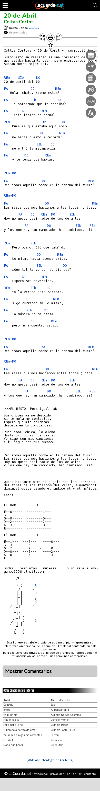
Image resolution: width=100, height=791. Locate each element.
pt (80, 773)
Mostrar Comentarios (28, 671)
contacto (90, 773)
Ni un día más (60, 700)
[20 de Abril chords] (39, 760)
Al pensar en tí (60, 709)
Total (7, 700)
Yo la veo (56, 740)
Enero (6, 709)
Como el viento (59, 719)
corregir (34, 28)
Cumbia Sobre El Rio (63, 730)
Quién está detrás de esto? (19, 730)
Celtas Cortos (19, 22)
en (74, 773)
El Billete (8, 740)
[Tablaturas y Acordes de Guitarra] (50, 8)
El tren (55, 735)
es (68, 773)
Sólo (53, 704)
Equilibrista (10, 715)
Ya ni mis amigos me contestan (22, 735)
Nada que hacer (13, 745)
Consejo (8, 704)
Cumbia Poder (59, 725)
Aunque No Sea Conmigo (66, 715)
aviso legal (41, 773)
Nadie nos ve (11, 719)
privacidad (57, 773)
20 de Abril (20, 16)
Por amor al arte (13, 725)
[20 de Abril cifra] (62, 760)
